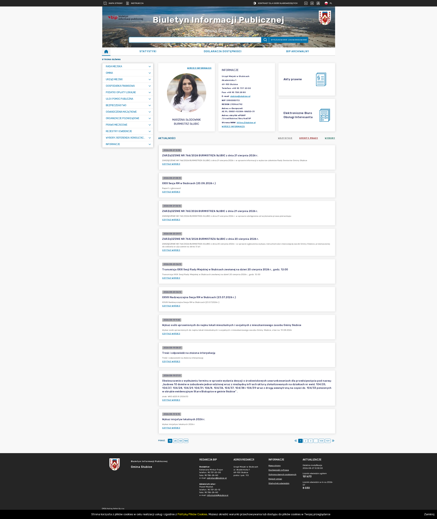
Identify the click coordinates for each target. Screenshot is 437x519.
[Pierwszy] (295, 441)
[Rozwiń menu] (149, 66)
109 (328, 441)
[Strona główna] (106, 51)
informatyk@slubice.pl (217, 495)
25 (175, 441)
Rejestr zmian (275, 479)
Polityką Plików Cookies (192, 514)
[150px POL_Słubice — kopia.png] (325, 17)
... (316, 441)
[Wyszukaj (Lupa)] (265, 39)
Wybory (330, 138)
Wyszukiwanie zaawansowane (289, 40)
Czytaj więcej (171, 164)
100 (186, 441)
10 (170, 441)
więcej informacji (199, 68)
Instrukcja (137, 3)
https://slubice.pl (246, 122)
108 (321, 441)
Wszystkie (285, 138)
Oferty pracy (308, 138)
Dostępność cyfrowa (279, 470)
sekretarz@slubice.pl (217, 478)
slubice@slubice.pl (240, 96)
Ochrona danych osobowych (282, 474)
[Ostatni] (333, 441)
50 (180, 441)
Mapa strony (116, 3)
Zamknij (429, 514)
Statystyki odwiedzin (279, 483)
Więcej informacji (233, 126)
